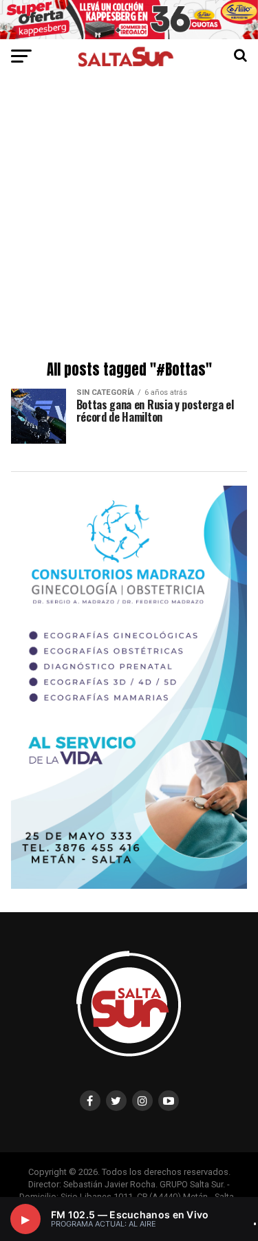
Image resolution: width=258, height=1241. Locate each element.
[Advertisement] (129, 220)
